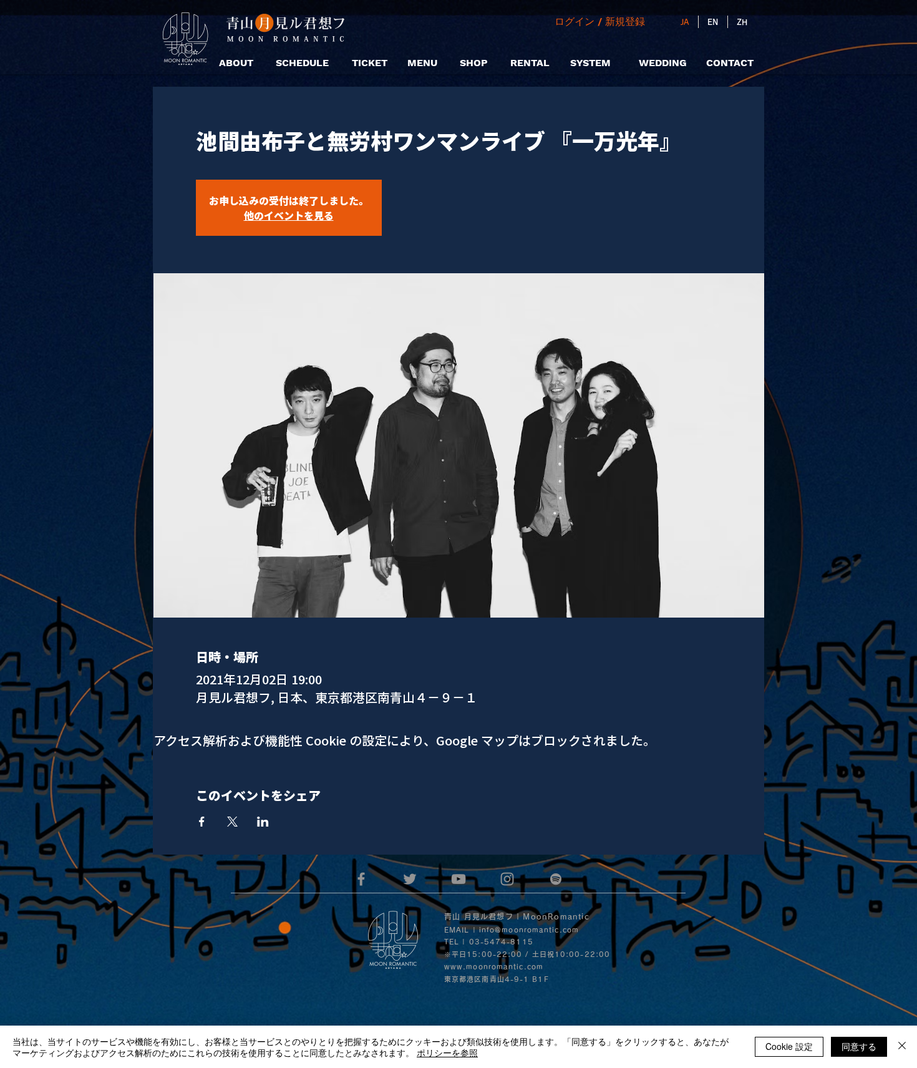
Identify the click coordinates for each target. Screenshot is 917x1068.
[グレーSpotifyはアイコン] (556, 879)
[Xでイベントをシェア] (232, 822)
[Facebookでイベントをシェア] (202, 822)
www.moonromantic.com (493, 966)
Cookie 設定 (789, 1046)
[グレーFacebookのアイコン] (361, 879)
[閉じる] (902, 1047)
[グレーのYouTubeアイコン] (458, 879)
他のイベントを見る (289, 215)
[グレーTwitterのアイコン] (410, 879)
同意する (859, 1046)
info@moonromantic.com (529, 929)
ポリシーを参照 (447, 1052)
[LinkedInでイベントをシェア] (263, 822)
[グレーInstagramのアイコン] (507, 879)
